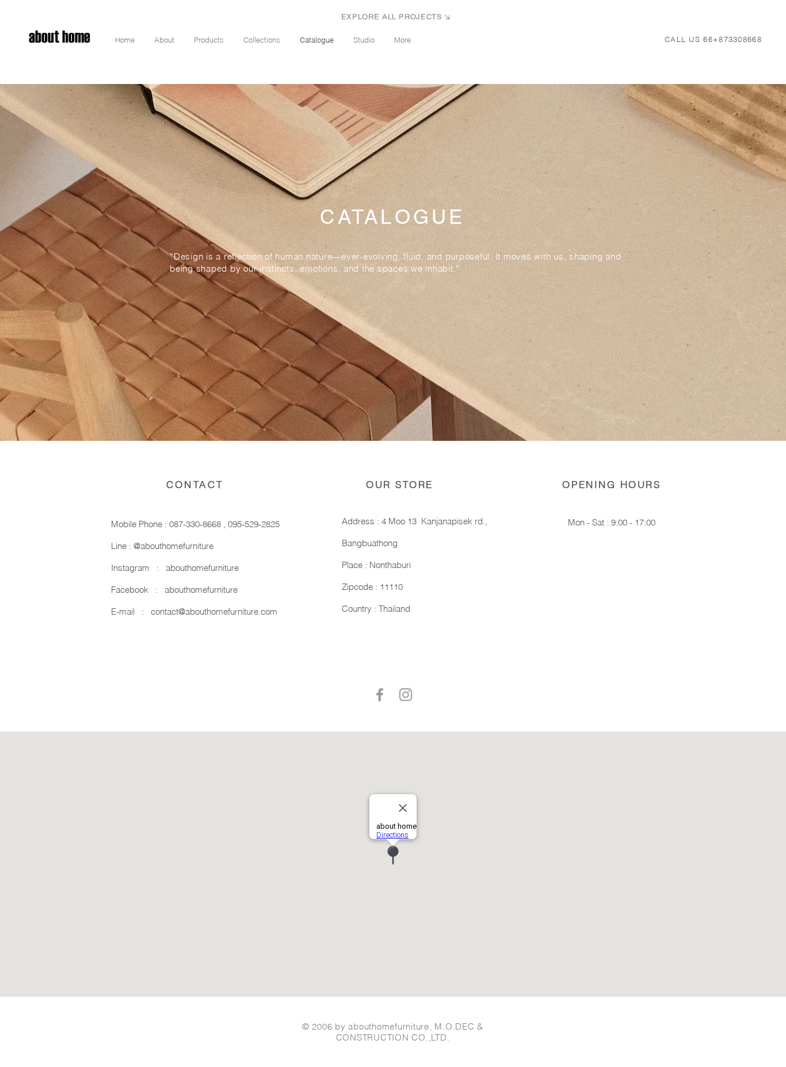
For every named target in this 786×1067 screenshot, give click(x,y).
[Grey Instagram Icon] (405, 694)
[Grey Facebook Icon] (379, 694)
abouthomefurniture (202, 567)
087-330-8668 (196, 524)
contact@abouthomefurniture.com (214, 611)
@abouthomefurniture (173, 545)
